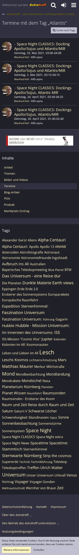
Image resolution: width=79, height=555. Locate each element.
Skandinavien (39, 417)
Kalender (60, 339)
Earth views (63, 282)
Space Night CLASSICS (18, 437)
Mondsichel (32, 380)
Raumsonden (54, 393)
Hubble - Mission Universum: (42, 325)
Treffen (33, 467)
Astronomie (11, 258)
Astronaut (52, 252)
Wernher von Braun (41, 488)
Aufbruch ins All (15, 263)
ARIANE (60, 246)
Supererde (10, 461)
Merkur (39, 366)
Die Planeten (11, 283)
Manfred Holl (21, 57)
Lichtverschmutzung (43, 360)
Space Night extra (49, 437)
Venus (71, 475)
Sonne (63, 417)
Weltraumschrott (13, 488)
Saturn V (20, 411)
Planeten (47, 387)
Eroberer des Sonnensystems (24, 294)
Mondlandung (58, 374)
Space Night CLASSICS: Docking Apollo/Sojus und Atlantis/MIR (42, 46)
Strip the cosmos (57, 455)
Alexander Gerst (14, 240)
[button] (74, 5)
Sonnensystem (13, 431)
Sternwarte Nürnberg (22, 455)
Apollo (34, 246)
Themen (9, 173)
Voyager (22, 481)
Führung (48, 319)
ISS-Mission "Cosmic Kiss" (21, 339)
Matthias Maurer (17, 366)
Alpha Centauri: (15, 246)
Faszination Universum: (22, 319)
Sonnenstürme (49, 423)
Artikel (8, 167)
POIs (7, 198)
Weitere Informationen (16, 550)
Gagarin (62, 319)
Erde (21, 289)
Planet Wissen (14, 393)
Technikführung (41, 462)
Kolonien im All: (14, 344)
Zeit (60, 487)
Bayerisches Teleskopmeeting (24, 269)
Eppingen (9, 289)
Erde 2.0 (32, 289)
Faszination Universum (23, 312)
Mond (8, 373)
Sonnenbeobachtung (19, 423)
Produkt (9, 205)
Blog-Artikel (12, 192)
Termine (9, 186)
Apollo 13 (47, 246)
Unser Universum (40, 475)
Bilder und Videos (16, 180)
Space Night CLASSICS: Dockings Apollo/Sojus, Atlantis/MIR (43, 112)
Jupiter (47, 338)
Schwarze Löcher (42, 411)
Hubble (8, 325)
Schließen (38, 550)
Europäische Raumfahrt (20, 300)
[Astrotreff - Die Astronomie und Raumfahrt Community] (24, 5)
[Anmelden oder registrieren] (64, 5)
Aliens (32, 240)
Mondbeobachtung (30, 374)
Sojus (53, 417)
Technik (24, 462)
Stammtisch (12, 449)
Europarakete (58, 294)
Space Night (38, 430)
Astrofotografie (31, 252)
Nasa (46, 381)
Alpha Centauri (52, 240)
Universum (14, 474)
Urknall (59, 475)
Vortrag (8, 482)
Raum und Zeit (14, 404)
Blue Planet (56, 270)
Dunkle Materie (36, 282)
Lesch (46, 352)
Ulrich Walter (51, 467)
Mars (62, 359)
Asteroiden (10, 252)
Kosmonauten (37, 344)
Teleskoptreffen (14, 468)
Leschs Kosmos (15, 359)
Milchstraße (55, 366)
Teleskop (60, 461)
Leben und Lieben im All (20, 353)
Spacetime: (58, 442)
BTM (68, 269)
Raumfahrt (34, 393)
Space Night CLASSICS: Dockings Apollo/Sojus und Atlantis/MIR (43, 68)
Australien (38, 264)
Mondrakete (11, 381)
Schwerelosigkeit (15, 417)
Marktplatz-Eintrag (16, 211)
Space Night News (15, 443)
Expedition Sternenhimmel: (25, 306)
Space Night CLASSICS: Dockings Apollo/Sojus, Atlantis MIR (43, 90)
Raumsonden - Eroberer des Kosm (28, 399)
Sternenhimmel (35, 449)
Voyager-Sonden (42, 482)
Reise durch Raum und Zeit (51, 404)
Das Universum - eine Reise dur (31, 276)
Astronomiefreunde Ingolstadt (44, 258)
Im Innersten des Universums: (27, 332)
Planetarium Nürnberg (21, 386)
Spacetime (39, 442)
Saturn (7, 411)
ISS (57, 332)
